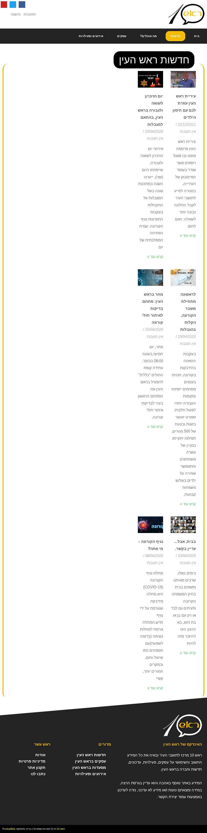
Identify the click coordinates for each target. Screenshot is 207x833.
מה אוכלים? (148, 36)
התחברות (30, 14)
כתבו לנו (38, 774)
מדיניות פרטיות (32, 761)
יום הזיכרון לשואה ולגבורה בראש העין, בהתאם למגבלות (150, 110)
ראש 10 (61, 828)
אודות (40, 755)
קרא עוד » (188, 235)
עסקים (121, 36)
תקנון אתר (36, 767)
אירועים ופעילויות (91, 36)
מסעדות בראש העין (89, 767)
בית (196, 36)
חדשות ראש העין (91, 755)
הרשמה (16, 14)
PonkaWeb (9, 828)
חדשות (175, 36)
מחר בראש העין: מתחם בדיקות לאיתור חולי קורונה (152, 308)
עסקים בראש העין (90, 761)
